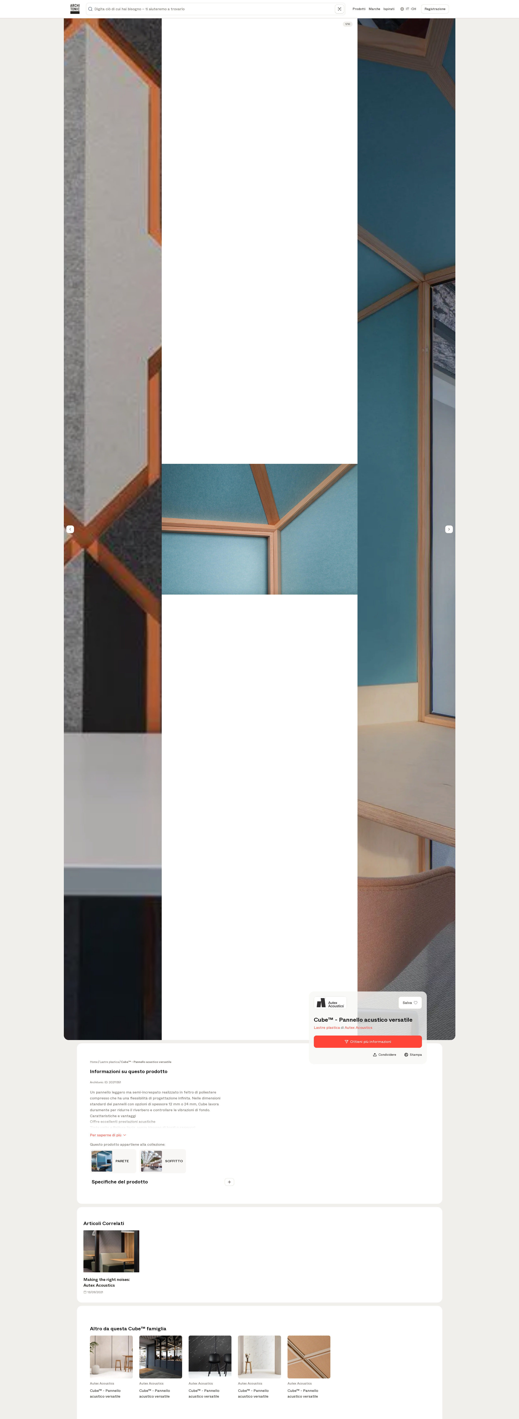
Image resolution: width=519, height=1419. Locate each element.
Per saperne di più (105, 1135)
